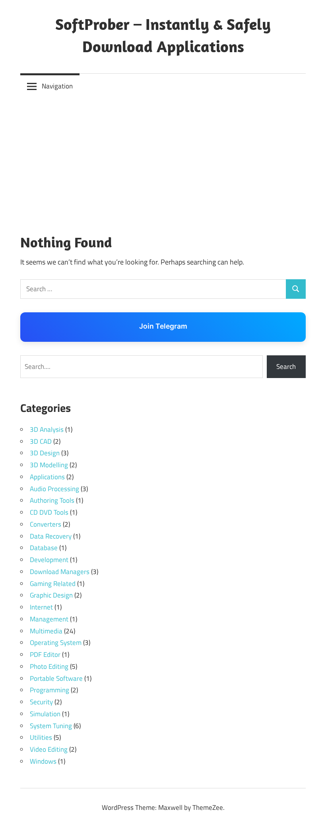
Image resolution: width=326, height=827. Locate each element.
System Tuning (51, 726)
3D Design (45, 453)
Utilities (41, 737)
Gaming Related (53, 583)
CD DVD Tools (49, 512)
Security (41, 702)
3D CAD (41, 441)
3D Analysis (47, 429)
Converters (45, 524)
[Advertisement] (163, 159)
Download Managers (59, 571)
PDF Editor (45, 654)
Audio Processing (54, 489)
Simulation (45, 714)
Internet (41, 607)
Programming (49, 690)
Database (44, 548)
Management (49, 619)
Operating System (56, 642)
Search (286, 366)
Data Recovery (51, 536)
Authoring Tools (52, 500)
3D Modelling (49, 465)
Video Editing (49, 749)
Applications (47, 477)
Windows (43, 761)
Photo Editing (49, 666)
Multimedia (46, 631)
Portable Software (56, 678)
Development (49, 560)
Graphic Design (51, 595)
